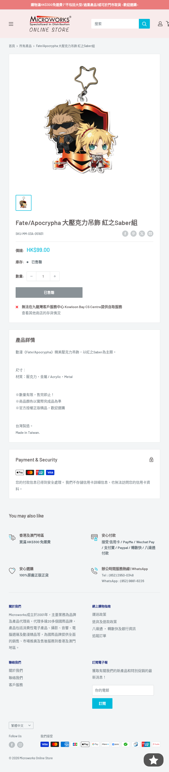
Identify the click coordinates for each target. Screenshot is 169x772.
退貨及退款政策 (104, 621)
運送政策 (99, 614)
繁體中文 (17, 725)
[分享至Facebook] (125, 233)
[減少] (31, 276)
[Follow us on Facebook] (12, 745)
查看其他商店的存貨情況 (41, 313)
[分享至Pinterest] (133, 233)
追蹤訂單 (99, 636)
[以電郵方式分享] (150, 233)
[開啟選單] (11, 24)
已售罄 (49, 292)
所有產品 (25, 46)
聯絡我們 (16, 678)
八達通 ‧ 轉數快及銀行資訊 (114, 629)
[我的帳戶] (160, 23)
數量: (20, 276)
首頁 (12, 46)
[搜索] (144, 24)
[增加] (54, 276)
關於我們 (16, 670)
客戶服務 (16, 685)
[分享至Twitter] (142, 233)
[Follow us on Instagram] (20, 745)
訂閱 (102, 703)
